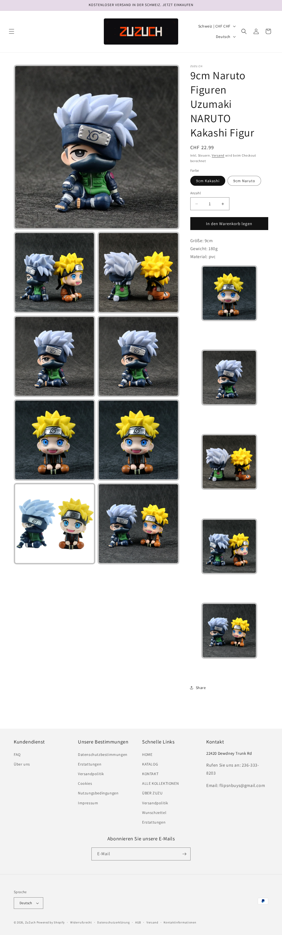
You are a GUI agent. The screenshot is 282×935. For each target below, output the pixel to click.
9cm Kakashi (207, 180)
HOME (147, 754)
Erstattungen (89, 764)
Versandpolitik (91, 773)
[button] (12, 31)
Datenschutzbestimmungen (103, 754)
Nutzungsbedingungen (98, 793)
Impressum (88, 802)
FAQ (17, 754)
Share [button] (201, 687)
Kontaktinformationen (180, 922)
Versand (218, 155)
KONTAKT (150, 773)
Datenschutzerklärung (113, 922)
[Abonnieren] (184, 853)
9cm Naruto (244, 180)
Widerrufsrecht (81, 922)
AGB (138, 922)
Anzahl (195, 193)
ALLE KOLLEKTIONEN (160, 783)
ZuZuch (30, 922)
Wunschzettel (154, 812)
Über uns (22, 764)
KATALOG (150, 764)
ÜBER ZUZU (152, 793)
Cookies (85, 783)
